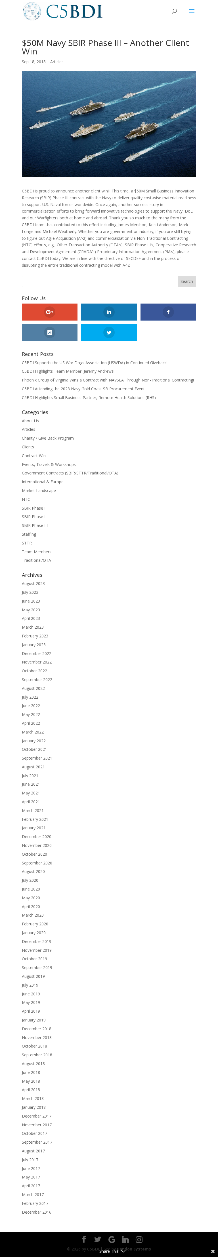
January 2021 (34, 827)
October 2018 (34, 1046)
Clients (28, 447)
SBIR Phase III (35, 525)
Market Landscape (39, 490)
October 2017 (34, 1133)
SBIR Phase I (33, 508)
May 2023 (31, 609)
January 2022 (34, 740)
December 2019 (36, 941)
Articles (57, 61)
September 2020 (37, 863)
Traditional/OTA (36, 560)
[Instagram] (139, 1239)
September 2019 (37, 967)
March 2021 (33, 810)
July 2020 (30, 880)
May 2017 (31, 1177)
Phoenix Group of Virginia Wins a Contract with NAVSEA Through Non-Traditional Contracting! (108, 380)
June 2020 (31, 889)
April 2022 (31, 723)
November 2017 (37, 1124)
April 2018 (31, 1089)
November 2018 (37, 1037)
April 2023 (31, 618)
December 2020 (36, 836)
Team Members (36, 551)
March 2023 (33, 627)
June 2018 (31, 1072)
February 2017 (35, 1203)
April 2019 (31, 1011)
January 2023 (34, 644)
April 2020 (31, 906)
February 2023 (35, 636)
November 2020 (37, 845)
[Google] (112, 1239)
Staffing (29, 534)
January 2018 (34, 1107)
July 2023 (30, 592)
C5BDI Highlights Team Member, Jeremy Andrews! (68, 371)
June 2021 (31, 784)
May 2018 (31, 1081)
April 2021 (31, 801)
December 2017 (36, 1116)
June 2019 (31, 994)
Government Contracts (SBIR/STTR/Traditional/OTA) (70, 473)
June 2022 (31, 705)
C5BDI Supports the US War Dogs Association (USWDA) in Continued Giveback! (94, 362)
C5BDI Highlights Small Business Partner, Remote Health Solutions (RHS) (89, 397)
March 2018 (33, 1098)
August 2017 (33, 1151)
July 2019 (30, 985)
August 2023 (33, 583)
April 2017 (31, 1185)
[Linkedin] (125, 1239)
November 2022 (37, 662)
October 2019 (34, 958)
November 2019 (37, 950)
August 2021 (33, 767)
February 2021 (35, 819)
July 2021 (30, 775)
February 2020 (35, 924)
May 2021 (31, 793)
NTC (26, 499)
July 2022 (30, 697)
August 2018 (33, 1063)
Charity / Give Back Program (48, 438)
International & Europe (43, 481)
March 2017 (33, 1194)
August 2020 (33, 871)
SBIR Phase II (34, 516)
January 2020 (34, 932)
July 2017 (30, 1159)
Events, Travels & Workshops (49, 464)
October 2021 (34, 749)
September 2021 (37, 758)
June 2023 (31, 601)
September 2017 (37, 1142)
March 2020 (33, 915)
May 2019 (31, 1002)
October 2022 (34, 670)
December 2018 (36, 1028)
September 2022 (37, 679)
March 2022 (33, 732)
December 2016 (36, 1212)
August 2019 (33, 976)
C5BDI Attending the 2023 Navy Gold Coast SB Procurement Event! (84, 388)
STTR (27, 543)
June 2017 (31, 1168)
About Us (30, 420)
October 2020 (34, 854)
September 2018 (37, 1054)
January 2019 (34, 1020)
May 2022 (31, 714)
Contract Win (34, 455)
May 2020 (31, 897)
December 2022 (36, 653)
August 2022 (33, 688)
